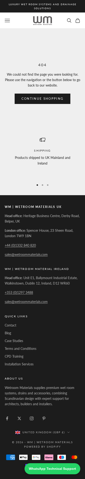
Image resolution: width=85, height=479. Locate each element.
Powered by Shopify (42, 446)
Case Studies (14, 341)
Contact (10, 325)
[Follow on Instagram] (31, 418)
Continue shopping (42, 98)
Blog (8, 333)
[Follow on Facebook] (7, 418)
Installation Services (19, 364)
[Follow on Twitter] (19, 418)
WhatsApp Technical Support (52, 469)
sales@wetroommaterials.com (26, 254)
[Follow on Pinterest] (44, 418)
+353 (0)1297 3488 (19, 292)
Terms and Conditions (20, 349)
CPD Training (14, 356)
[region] (42, 157)
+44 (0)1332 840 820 (20, 245)
